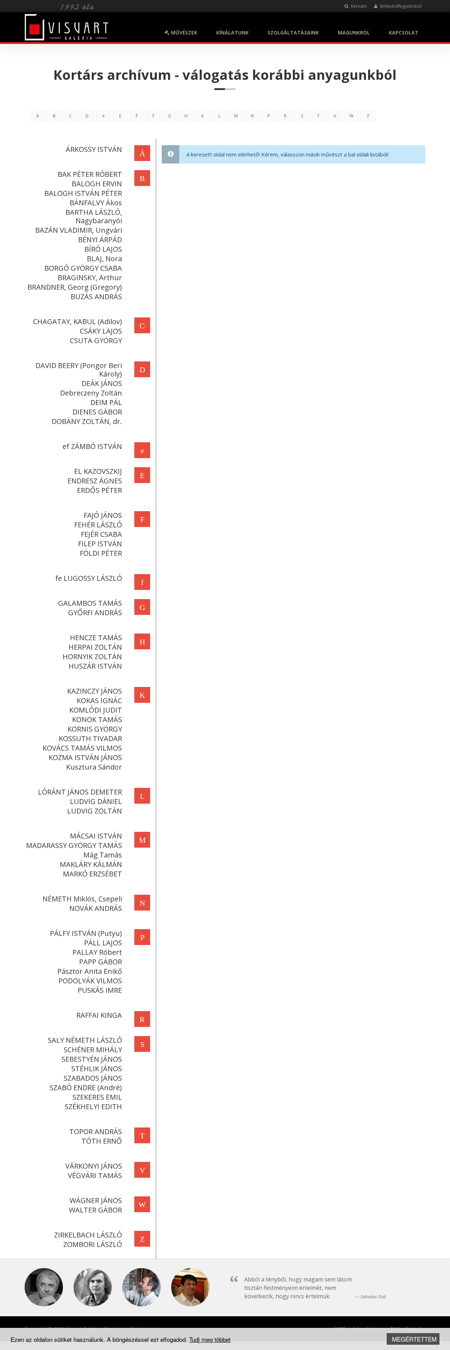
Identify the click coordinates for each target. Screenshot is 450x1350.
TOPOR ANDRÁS (95, 1131)
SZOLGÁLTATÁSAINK (293, 32)
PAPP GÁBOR (100, 961)
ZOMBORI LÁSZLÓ (92, 1244)
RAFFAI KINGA (99, 1015)
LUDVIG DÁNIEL (96, 801)
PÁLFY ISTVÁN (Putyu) (86, 933)
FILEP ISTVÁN (100, 543)
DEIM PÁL (106, 402)
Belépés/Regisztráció (400, 6)
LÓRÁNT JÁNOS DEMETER (80, 792)
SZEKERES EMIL (97, 1097)
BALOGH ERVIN (97, 183)
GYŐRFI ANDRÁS (95, 612)
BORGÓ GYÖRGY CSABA (83, 268)
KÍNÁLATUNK (232, 32)
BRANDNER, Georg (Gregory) (74, 287)
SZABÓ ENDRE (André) (86, 1087)
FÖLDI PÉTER (101, 553)
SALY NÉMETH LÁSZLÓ (85, 1040)
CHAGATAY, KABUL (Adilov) (77, 321)
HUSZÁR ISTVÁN (95, 666)
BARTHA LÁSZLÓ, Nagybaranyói (93, 216)
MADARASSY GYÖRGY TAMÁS (74, 845)
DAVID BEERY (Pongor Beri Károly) (79, 370)
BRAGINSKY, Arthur (90, 277)
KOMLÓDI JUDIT (95, 710)
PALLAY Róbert (97, 952)
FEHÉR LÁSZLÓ (98, 524)
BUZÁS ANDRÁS (96, 296)
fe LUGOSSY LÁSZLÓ (88, 578)
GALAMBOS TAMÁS (90, 603)
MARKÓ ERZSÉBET (92, 874)
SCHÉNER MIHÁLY (93, 1049)
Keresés (358, 6)
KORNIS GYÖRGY (95, 729)
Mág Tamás (102, 855)
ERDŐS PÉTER (99, 490)
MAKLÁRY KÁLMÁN (91, 864)
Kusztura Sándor (94, 767)
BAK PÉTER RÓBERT (90, 174)
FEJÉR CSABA (101, 534)
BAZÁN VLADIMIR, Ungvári (78, 230)
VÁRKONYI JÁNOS (93, 1166)
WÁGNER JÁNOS (96, 1200)
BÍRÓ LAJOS (103, 249)
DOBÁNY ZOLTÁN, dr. (87, 421)
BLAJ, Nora (104, 258)
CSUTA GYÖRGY (96, 340)
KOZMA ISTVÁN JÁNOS (85, 757)
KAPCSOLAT (403, 32)
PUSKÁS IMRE (100, 990)
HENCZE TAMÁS (96, 637)
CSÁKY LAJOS (101, 331)
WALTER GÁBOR (95, 1210)
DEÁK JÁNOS (102, 383)
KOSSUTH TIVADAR (90, 738)
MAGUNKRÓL (354, 32)
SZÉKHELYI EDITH (93, 1106)
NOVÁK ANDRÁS (95, 908)
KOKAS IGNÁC (99, 700)
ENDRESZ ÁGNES (95, 481)
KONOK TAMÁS (97, 719)
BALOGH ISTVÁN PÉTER (83, 193)
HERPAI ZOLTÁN (95, 647)
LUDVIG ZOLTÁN (94, 811)
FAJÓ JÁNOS (103, 515)
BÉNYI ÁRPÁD (100, 239)
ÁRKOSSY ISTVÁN (94, 149)
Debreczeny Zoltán (91, 393)
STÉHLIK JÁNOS (96, 1068)
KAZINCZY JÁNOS (94, 691)
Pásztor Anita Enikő (89, 971)
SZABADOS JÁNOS (93, 1078)
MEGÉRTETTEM (414, 1339)
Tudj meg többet (210, 1339)
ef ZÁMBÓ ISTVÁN (92, 446)
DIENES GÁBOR (97, 412)
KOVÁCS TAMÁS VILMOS (82, 748)
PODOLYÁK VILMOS (90, 980)
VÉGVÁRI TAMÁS (95, 1175)
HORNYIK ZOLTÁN (92, 656)
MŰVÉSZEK (183, 32)
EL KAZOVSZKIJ (98, 471)
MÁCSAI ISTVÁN (96, 836)
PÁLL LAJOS (103, 942)
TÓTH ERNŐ (102, 1141)
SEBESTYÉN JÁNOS (92, 1059)
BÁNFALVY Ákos (96, 202)
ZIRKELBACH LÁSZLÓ (88, 1235)
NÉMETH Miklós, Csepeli (82, 899)
